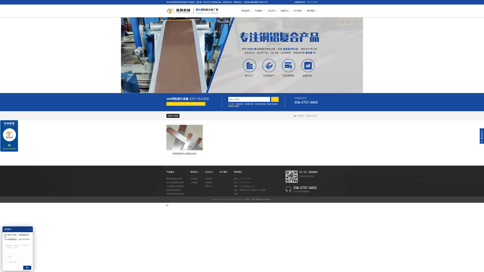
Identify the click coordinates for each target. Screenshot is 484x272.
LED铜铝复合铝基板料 (175, 186)
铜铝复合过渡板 (233, 106)
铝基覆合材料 (249, 104)
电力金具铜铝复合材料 (175, 182)
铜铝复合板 (239, 104)
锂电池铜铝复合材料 (174, 179)
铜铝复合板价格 (272, 104)
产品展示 (259, 11)
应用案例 (208, 179)
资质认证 (208, 186)
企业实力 (272, 11)
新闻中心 (285, 11)
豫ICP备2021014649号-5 (261, 199)
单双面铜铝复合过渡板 (175, 194)
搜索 (275, 99)
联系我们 (311, 11)
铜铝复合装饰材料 (173, 190)
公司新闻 (194, 182)
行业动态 (194, 179)
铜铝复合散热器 (260, 104)
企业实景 (208, 182)
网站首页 (245, 11)
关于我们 (298, 11)
